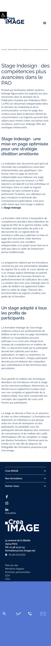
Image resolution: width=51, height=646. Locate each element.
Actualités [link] (10, 513)
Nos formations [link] (13, 478)
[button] (44, 22)
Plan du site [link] (11, 565)
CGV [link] (7, 575)
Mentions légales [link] (14, 568)
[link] (3, 15)
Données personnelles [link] (17, 572)
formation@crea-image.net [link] (20, 550)
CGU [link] (7, 578)
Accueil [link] (3, 49)
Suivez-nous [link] (12, 486)
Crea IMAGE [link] (11, 470)
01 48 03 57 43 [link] (17, 547)
